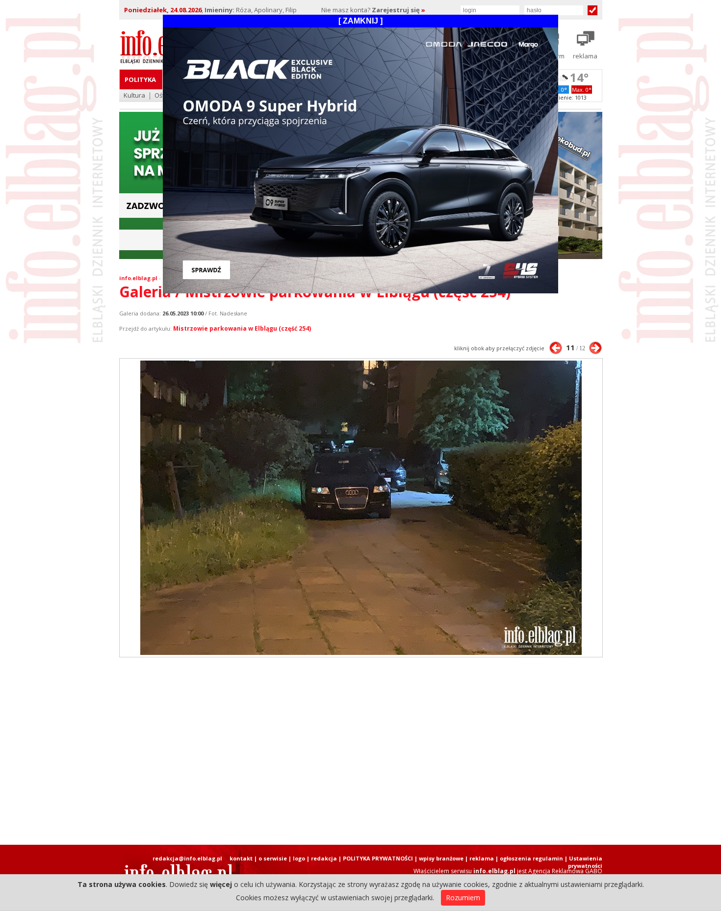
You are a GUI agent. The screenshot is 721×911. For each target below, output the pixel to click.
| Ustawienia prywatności (583, 862)
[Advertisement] (360, 751)
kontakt (241, 858)
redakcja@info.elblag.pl (187, 858)
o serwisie (272, 858)
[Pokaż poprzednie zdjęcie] (555, 347)
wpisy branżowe (441, 858)
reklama (481, 858)
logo (299, 858)
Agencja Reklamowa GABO (565, 871)
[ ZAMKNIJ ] (360, 21)
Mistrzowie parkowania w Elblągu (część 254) (242, 328)
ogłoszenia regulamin (531, 858)
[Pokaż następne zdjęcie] (595, 347)
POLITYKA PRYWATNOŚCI (378, 858)
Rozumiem (463, 897)
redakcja (324, 858)
